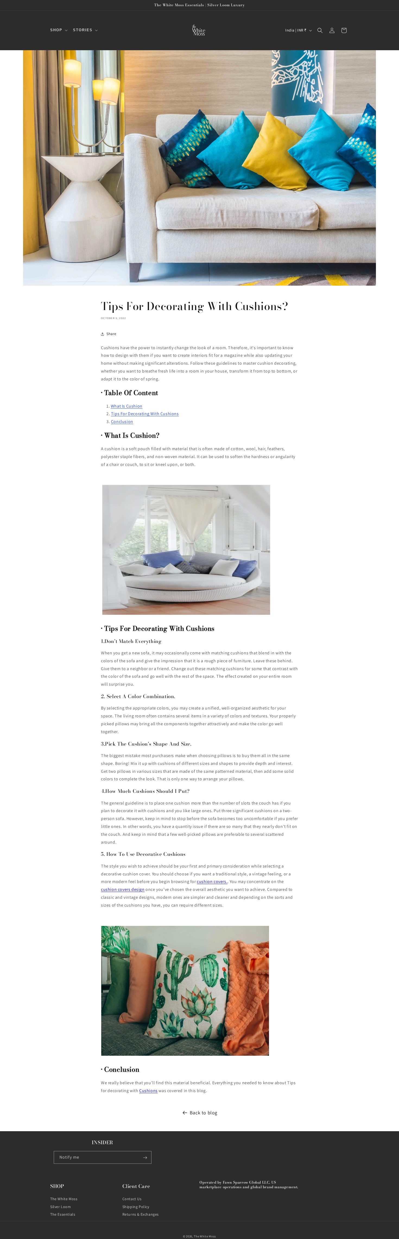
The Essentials (62, 1214)
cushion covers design (123, 889)
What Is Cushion (126, 406)
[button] (58, 30)
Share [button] (111, 333)
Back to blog (203, 1112)
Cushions (148, 1090)
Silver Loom (60, 1206)
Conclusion (122, 421)
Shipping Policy (135, 1206)
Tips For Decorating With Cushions (145, 414)
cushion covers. (212, 881)
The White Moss (63, 1198)
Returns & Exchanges (140, 1214)
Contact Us (132, 1198)
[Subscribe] (145, 1157)
